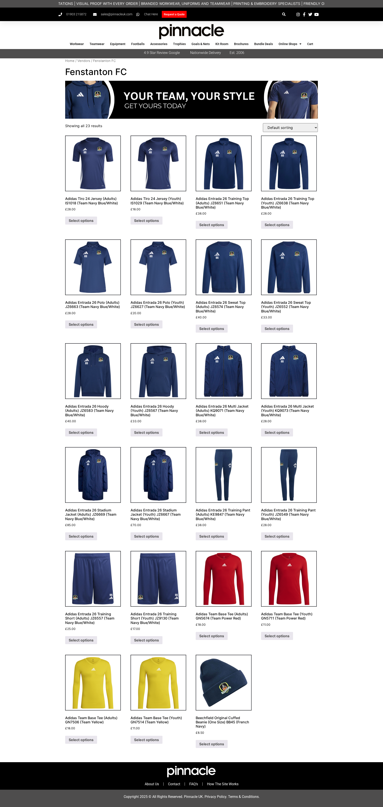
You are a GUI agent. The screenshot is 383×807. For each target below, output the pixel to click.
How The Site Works (222, 784)
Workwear (77, 44)
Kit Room (221, 44)
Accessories (158, 44)
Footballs (138, 44)
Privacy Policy (215, 797)
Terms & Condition (242, 797)
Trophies (179, 44)
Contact (174, 784)
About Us (152, 784)
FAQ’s (193, 784)
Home (69, 61)
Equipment (117, 44)
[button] (283, 14)
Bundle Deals (263, 44)
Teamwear (97, 44)
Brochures (241, 44)
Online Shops (288, 44)
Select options (81, 220)
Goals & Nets (201, 44)
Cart (310, 44)
